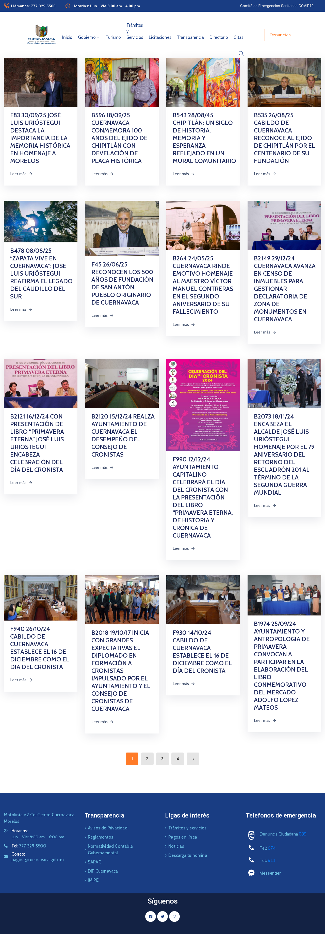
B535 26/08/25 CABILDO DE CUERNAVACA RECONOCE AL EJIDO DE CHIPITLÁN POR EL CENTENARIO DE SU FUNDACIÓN (284, 137)
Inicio (67, 37)
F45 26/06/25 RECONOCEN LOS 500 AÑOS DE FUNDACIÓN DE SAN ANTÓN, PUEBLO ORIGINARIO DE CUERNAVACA (122, 283)
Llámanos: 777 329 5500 (33, 6)
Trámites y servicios (187, 827)
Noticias (176, 846)
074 (271, 848)
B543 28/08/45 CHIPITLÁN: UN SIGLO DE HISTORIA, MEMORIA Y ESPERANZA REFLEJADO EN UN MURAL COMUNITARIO (204, 137)
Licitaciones (160, 37)
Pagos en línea (182, 837)
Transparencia (190, 37)
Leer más (18, 173)
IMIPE (93, 880)
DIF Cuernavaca (103, 871)
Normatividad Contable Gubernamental (110, 849)
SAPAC (94, 861)
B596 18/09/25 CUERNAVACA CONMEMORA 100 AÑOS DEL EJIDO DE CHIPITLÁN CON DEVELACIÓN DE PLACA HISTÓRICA (119, 137)
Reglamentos (100, 837)
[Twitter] (162, 916)
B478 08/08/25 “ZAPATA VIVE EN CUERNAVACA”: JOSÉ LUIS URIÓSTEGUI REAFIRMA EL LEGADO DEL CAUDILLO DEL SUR (41, 273)
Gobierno (87, 37)
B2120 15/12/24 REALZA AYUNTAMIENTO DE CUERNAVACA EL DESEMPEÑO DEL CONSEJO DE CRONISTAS (123, 435)
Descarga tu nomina (187, 855)
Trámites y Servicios (134, 31)
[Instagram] (174, 916)
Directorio (218, 37)
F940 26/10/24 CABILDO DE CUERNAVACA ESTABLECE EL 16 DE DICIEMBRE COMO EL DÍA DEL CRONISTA (39, 648)
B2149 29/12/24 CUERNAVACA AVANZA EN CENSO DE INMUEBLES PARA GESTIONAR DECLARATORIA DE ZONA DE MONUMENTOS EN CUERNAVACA (285, 289)
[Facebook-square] (150, 916)
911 (271, 860)
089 (302, 834)
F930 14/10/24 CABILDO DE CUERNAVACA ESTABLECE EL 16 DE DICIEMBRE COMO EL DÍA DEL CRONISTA (202, 651)
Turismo (113, 37)
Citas (238, 37)
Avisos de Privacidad (107, 827)
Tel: (28, 845)
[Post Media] (40, 82)
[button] (277, 6)
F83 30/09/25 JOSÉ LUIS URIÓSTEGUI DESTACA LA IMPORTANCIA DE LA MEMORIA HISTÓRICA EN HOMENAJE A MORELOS (40, 137)
